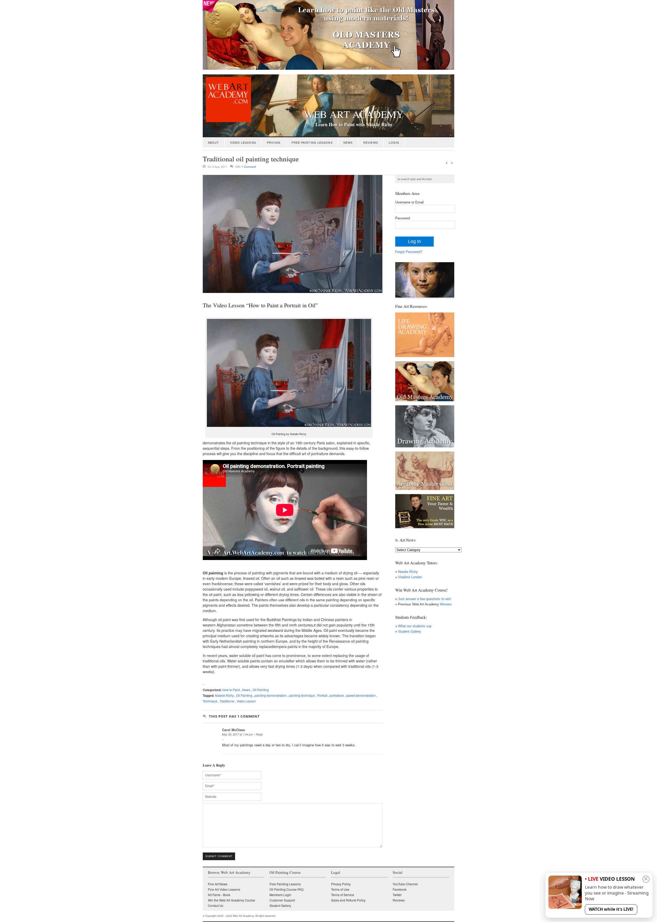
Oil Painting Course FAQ (286, 889)
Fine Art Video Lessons (224, 889)
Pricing (274, 142)
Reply (259, 734)
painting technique (302, 695)
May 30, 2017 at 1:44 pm (237, 734)
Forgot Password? (408, 252)
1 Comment (248, 166)
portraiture (337, 695)
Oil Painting (261, 690)
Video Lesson (246, 701)
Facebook (400, 889)
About (213, 142)
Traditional (227, 701)
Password (402, 218)
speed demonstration (361, 695)
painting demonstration (271, 695)
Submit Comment (219, 856)
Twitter (397, 894)
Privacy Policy (341, 884)
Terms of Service (342, 894)
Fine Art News (217, 884)
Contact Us (215, 905)
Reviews (370, 142)
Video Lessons (243, 142)
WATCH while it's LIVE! (611, 909)
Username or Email (409, 202)
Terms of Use (340, 889)
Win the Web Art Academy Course (231, 900)
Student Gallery (409, 631)
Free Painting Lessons (312, 142)
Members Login (280, 894)
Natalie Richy (224, 695)
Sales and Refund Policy (348, 900)
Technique (210, 701)
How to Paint (231, 690)
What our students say (415, 626)
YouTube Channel (405, 884)
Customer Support (282, 900)
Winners (445, 604)
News (348, 142)
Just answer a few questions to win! (424, 599)
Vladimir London (410, 577)
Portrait (322, 695)
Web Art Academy (354, 114)
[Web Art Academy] (227, 120)
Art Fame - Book (219, 894)
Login (394, 142)
